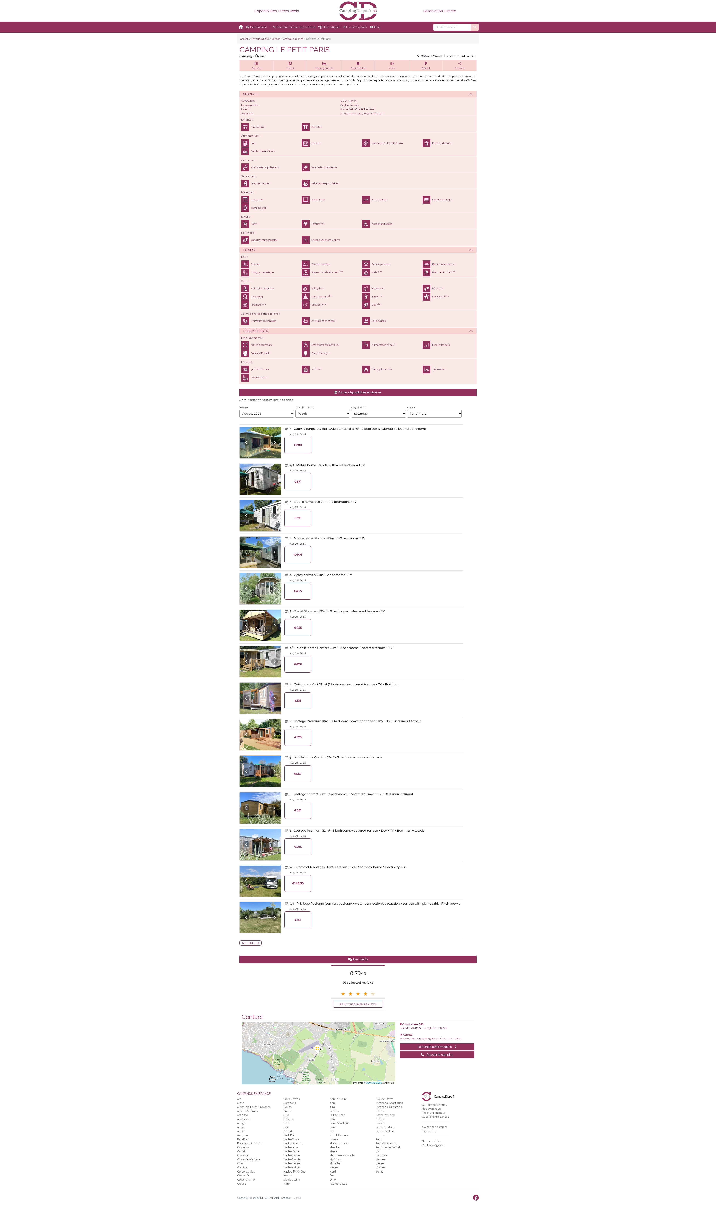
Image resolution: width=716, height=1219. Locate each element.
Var (378, 1151)
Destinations (258, 27)
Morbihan (335, 1159)
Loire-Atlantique (339, 1123)
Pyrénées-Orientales (389, 1107)
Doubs (287, 1107)
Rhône (380, 1111)
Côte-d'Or (243, 1175)
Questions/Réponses (435, 1116)
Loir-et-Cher (337, 1115)
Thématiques (330, 27)
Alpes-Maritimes (247, 1111)
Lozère (333, 1139)
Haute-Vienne (291, 1163)
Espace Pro (429, 1131)
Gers (286, 1127)
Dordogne (289, 1102)
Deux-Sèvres (291, 1098)
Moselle (334, 1163)
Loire (332, 1119)
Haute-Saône (291, 1155)
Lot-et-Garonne (339, 1135)
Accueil (244, 39)
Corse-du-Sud (246, 1171)
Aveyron (242, 1135)
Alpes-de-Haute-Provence (254, 1107)
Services (250, 94)
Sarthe (380, 1119)
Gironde (288, 1131)
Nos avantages (431, 1108)
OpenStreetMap (374, 1082)
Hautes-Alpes (292, 1167)
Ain (239, 1098)
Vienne (380, 1163)
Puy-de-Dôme (385, 1098)
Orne (332, 1179)
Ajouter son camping (435, 1126)
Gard (286, 1123)
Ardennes (243, 1119)
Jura (332, 1107)
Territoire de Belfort (388, 1147)
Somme (381, 1135)
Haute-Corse (291, 1139)
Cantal (241, 1151)
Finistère (288, 1119)
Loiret (333, 1127)
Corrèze (242, 1167)
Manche (334, 1147)
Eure (286, 1115)
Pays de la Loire (260, 39)
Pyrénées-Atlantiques (389, 1102)
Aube (240, 1127)
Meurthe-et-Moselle (342, 1155)
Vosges (380, 1167)
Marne (333, 1151)
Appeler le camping (439, 1054)
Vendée (276, 39)
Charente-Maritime (248, 1159)
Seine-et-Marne (385, 1127)
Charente (243, 1155)
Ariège (241, 1123)
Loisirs (249, 250)
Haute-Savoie (291, 1159)
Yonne (380, 1171)
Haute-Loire (290, 1147)
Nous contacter (431, 1141)
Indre (286, 1183)
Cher (240, 1163)
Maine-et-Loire (338, 1143)
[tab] (358, 94)
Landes (334, 1111)
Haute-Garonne (293, 1143)
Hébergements (255, 331)
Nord (332, 1171)
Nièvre (333, 1167)
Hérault (287, 1175)
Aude (240, 1131)
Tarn (378, 1139)
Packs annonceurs (433, 1112)
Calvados (243, 1147)
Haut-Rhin (289, 1135)
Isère (332, 1102)
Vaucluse (381, 1155)
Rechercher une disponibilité (295, 27)
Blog (377, 27)
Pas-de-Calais (338, 1183)
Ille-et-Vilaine (291, 1179)
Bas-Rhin (242, 1139)
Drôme (287, 1111)
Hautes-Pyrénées (294, 1171)
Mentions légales (432, 1145)
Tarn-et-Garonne (386, 1143)
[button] (256, 65)
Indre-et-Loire (338, 1098)
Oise (332, 1175)
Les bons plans (356, 27)
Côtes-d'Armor (246, 1179)
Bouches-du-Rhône (249, 1143)
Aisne (240, 1102)
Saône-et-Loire (385, 1115)
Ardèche (242, 1115)
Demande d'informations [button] (435, 1047)
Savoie (380, 1123)
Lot (331, 1131)
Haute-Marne (291, 1151)
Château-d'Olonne (293, 39)
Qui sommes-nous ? (434, 1104)
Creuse (241, 1183)
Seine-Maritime (385, 1131)
